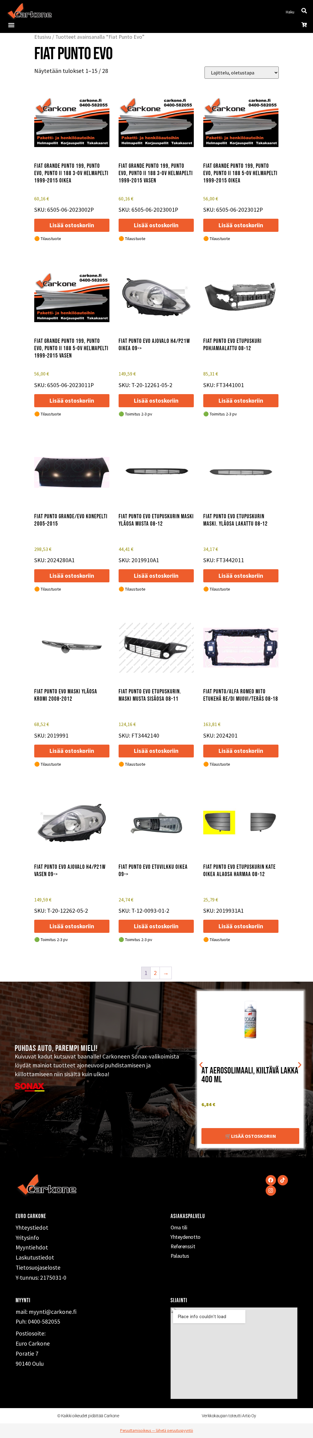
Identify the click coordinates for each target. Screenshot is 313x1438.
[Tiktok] (283, 1180)
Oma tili (179, 1227)
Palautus (180, 1256)
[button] (11, 25)
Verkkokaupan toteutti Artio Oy (229, 1415)
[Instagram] (271, 1190)
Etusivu (42, 37)
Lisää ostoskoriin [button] (72, 225)
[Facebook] (271, 1180)
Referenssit (183, 1246)
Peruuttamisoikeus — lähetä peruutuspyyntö (156, 1430)
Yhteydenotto (186, 1237)
